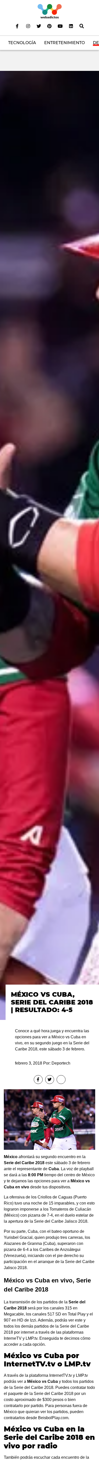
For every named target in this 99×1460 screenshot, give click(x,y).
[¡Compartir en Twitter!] (49, 1079)
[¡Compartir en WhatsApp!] (61, 1079)
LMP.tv (82, 1375)
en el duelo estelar (71, 1215)
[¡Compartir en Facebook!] (38, 1079)
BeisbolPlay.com (53, 1418)
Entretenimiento (64, 42)
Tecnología (22, 42)
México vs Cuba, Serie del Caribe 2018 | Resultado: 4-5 (52, 1002)
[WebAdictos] (50, 11)
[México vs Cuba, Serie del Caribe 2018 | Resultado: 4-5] (49, 545)
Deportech (61, 1063)
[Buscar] (81, 26)
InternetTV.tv (60, 1375)
